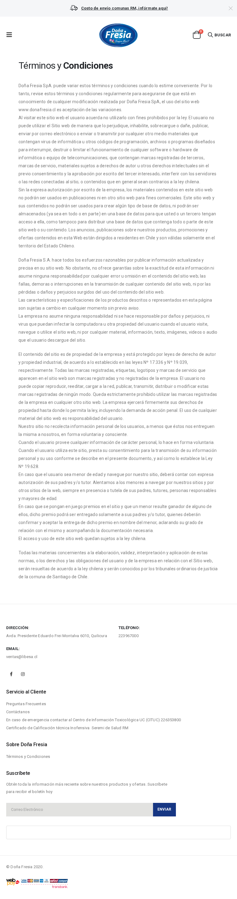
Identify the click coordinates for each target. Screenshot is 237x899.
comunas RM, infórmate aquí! (124, 8)
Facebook (11, 674)
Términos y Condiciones (28, 756)
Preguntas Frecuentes (26, 704)
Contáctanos (18, 712)
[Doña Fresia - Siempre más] (118, 35)
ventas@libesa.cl (21, 656)
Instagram (22, 674)
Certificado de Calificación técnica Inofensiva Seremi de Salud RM (67, 728)
